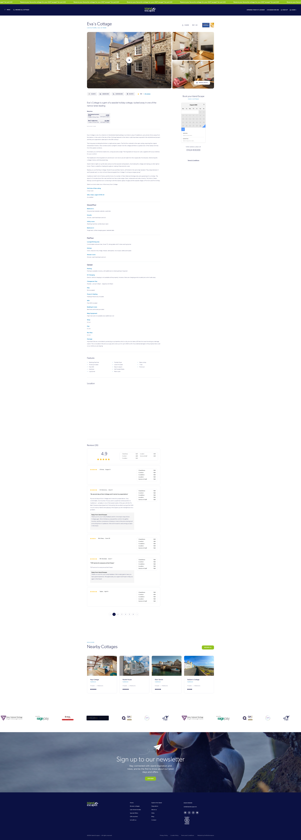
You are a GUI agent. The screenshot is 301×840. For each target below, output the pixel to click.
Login (293, 10)
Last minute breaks (135, 809)
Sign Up (285, 10)
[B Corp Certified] (187, 820)
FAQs (152, 813)
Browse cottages (135, 806)
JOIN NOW (150, 778)
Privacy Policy (164, 835)
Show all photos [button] (203, 82)
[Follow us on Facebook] (185, 812)
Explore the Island (156, 802)
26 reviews (147, 94)
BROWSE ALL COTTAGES (22, 10)
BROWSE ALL (208, 647)
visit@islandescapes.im (190, 806)
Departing (185, 138)
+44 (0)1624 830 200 (273, 10)
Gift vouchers (134, 816)
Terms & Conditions (193, 160)
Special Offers (134, 813)
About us (154, 809)
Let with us (133, 820)
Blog (152, 816)
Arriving (185, 133)
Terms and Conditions (187, 835)
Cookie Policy (174, 835)
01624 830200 (193, 150)
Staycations (154, 806)
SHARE (187, 25)
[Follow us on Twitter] (189, 812)
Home (132, 802)
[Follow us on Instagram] (193, 812)
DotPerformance (209, 835)
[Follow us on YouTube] (197, 812)
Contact (153, 820)
